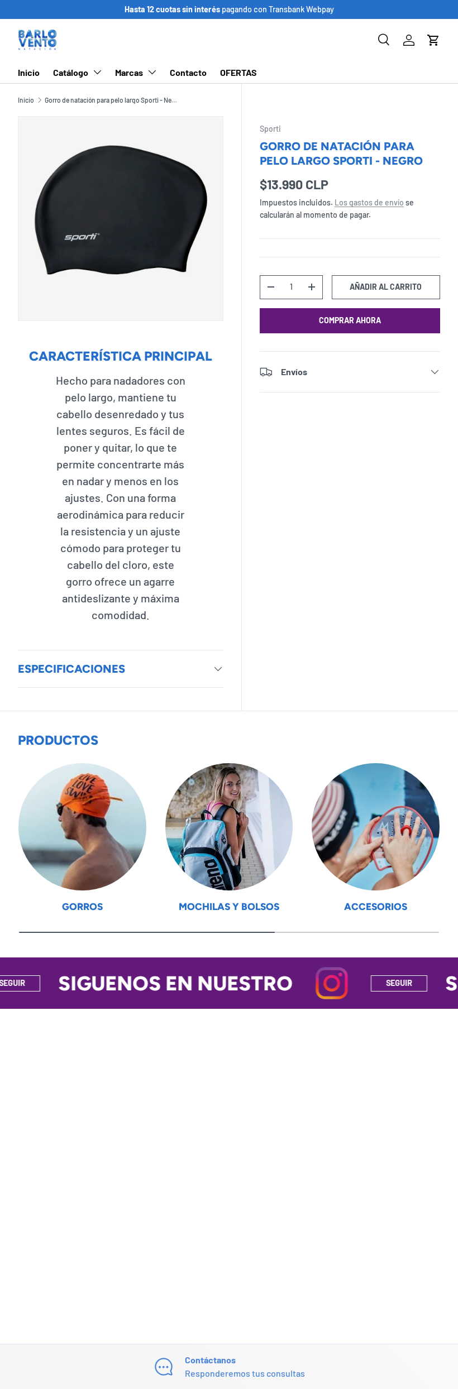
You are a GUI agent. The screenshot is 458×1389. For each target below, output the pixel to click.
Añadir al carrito (386, 286)
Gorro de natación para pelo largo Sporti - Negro (112, 100)
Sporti (270, 128)
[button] (433, 40)
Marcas (129, 72)
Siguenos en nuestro (151, 983)
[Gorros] (82, 827)
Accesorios (375, 906)
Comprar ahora (350, 320)
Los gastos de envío (369, 202)
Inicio (29, 72)
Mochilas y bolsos (229, 906)
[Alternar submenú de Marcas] (152, 72)
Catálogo (70, 72)
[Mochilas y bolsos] (229, 827)
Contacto (188, 72)
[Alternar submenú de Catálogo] (97, 72)
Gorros (82, 906)
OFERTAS (238, 72)
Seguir (375, 983)
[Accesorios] (376, 827)
